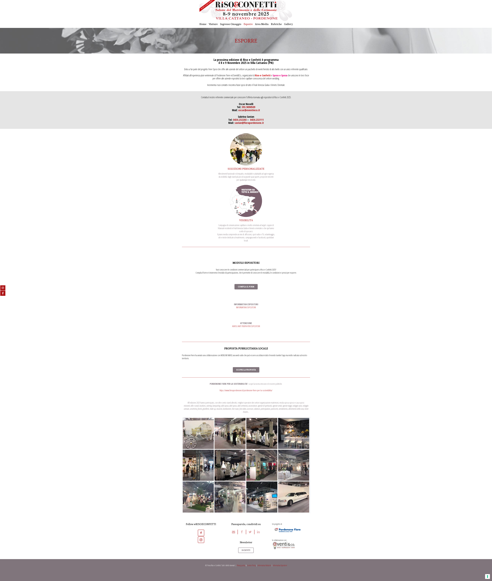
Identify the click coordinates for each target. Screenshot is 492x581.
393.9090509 (248, 107)
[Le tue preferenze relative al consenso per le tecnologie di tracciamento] (487, 576)
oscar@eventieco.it (249, 110)
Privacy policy (241, 565)
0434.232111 (257, 120)
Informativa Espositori (280, 565)
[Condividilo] (242, 532)
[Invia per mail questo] (235, 532)
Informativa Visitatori (264, 565)
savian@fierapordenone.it (249, 123)
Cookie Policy (251, 565)
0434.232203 (240, 120)
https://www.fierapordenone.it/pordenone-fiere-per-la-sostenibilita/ (246, 390)
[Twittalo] (250, 532)
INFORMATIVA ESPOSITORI (246, 307)
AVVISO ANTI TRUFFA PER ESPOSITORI (246, 326)
